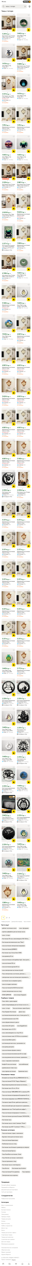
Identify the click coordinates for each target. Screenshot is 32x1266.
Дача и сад (4, 1228)
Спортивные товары (6, 1235)
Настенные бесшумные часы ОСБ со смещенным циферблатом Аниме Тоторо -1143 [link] (23, 876)
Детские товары (5, 1241)
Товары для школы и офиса (8, 1232)
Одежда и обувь (5, 1216)
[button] (29, 6)
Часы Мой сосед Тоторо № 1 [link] (6, 337)
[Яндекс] (13, 1260)
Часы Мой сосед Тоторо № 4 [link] (21, 157)
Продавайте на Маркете (7, 1187)
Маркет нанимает (6, 1252)
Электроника (5, 1214)
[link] (9, 928)
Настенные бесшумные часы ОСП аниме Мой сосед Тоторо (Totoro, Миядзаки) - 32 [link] (8, 246)
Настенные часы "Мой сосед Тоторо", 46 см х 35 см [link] (8, 96)
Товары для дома (6, 1219)
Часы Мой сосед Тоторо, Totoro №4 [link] (22, 305)
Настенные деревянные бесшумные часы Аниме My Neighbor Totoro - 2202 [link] (23, 818)
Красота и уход (5, 1223)
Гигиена (3, 1212)
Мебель (3, 1207)
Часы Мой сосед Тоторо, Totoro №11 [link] (22, 847)
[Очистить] (25, 6)
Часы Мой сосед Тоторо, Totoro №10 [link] (7, 730)
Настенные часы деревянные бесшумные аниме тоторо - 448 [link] (7, 493)
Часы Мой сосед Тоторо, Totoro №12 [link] (7, 876)
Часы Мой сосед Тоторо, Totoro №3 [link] (7, 759)
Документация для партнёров (9, 1189)
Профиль (29, 1264)
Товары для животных (7, 1237)
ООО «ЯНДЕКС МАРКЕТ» (12, 1257)
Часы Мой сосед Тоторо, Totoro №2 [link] (22, 905)
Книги (3, 1230)
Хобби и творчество (6, 1225)
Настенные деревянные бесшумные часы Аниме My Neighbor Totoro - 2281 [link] (8, 847)
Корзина (22, 1264)
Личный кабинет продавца (8, 1185)
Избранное (16, 1264)
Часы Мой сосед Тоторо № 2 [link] (21, 96)
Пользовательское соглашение (9, 1247)
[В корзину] (14, 30)
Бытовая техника (6, 1209)
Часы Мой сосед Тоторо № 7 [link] (6, 66)
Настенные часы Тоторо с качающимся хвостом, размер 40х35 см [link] (23, 493)
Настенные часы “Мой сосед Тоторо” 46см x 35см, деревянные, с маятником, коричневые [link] (8, 215)
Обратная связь (5, 1250)
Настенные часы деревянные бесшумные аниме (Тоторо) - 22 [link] (22, 759)
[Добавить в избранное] (14, 15)
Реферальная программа (8, 1198)
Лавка (9, 1264)
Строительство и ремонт (8, 1239)
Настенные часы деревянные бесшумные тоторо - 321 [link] (22, 730)
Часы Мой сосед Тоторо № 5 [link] (21, 36)
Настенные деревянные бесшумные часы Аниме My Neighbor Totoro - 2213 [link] (23, 701)
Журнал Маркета (6, 1254)
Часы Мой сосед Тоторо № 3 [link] (21, 275)
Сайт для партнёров (6, 1192)
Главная (3, 1264)
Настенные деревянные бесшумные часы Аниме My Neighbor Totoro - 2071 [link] (8, 788)
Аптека (3, 1221)
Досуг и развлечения (7, 1205)
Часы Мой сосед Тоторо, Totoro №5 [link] (7, 671)
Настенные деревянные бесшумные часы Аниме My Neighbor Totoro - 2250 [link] (8, 701)
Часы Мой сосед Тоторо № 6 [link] (6, 157)
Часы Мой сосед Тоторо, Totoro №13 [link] (22, 788)
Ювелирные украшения (7, 1244)
